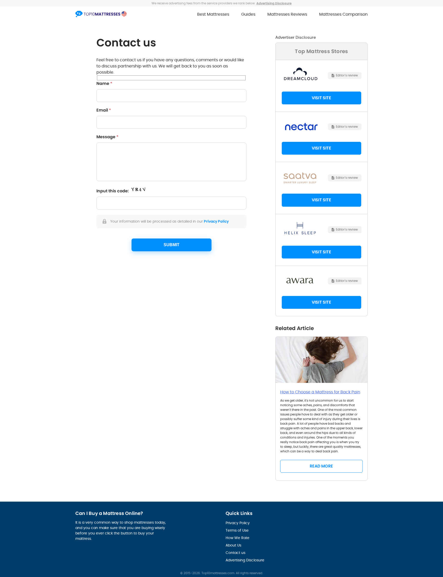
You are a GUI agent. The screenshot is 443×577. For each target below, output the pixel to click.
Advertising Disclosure (245, 560)
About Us (233, 545)
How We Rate (237, 537)
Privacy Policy (216, 221)
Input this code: (113, 191)
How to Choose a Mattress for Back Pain (320, 392)
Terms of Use (237, 530)
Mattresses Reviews (287, 14)
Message (107, 137)
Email (103, 110)
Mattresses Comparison (343, 14)
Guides (248, 14)
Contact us (235, 552)
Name (104, 83)
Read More (321, 466)
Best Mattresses (213, 14)
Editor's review (347, 75)
